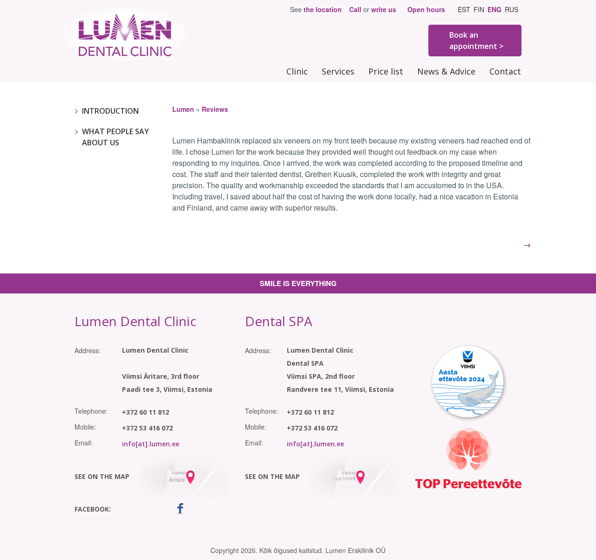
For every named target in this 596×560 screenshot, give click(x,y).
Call (355, 9)
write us (383, 9)
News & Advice (446, 71)
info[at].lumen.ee (150, 443)
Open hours (426, 9)
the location (323, 9)
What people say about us (115, 137)
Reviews (215, 109)
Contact (505, 71)
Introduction (110, 111)
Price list (385, 71)
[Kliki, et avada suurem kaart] (184, 473)
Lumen (183, 109)
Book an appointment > (476, 40)
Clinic (297, 71)
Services (338, 71)
